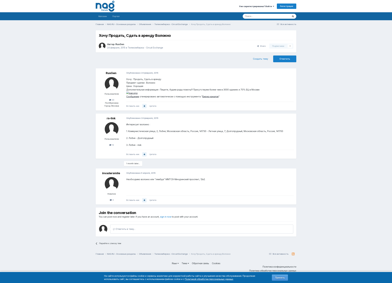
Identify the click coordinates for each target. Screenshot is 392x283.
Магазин (102, 16)
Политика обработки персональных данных (272, 270)
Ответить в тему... (125, 229)
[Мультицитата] (144, 106)
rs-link (111, 118)
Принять (280, 277)
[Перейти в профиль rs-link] (112, 129)
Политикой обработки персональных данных (209, 279)
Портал (116, 16)
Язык (174, 263)
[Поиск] (293, 16)
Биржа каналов (210, 96)
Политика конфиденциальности (279, 266)
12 (112, 145)
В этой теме (280, 16)
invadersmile (111, 173)
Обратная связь (200, 263)
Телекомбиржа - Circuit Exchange (145, 47)
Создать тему (260, 58)
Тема (185, 263)
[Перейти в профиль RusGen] (102, 46)
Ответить (284, 58)
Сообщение (132, 96)
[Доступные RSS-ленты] (293, 254)
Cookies (216, 263)
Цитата (152, 106)
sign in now (165, 216)
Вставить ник (132, 106)
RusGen (119, 44)
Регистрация (286, 6)
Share (262, 46)
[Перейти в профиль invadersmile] (112, 184)
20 (112, 100)
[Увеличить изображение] (132, 93)
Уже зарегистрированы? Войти (256, 6)
